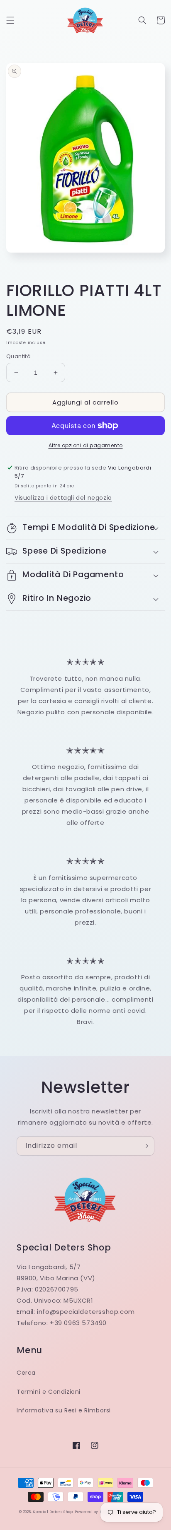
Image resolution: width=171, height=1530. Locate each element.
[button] (10, 20)
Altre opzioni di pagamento (86, 445)
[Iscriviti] (145, 1146)
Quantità (18, 356)
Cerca (26, 1373)
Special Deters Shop (53, 1511)
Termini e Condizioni (49, 1392)
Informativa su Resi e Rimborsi (64, 1410)
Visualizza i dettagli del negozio (63, 498)
